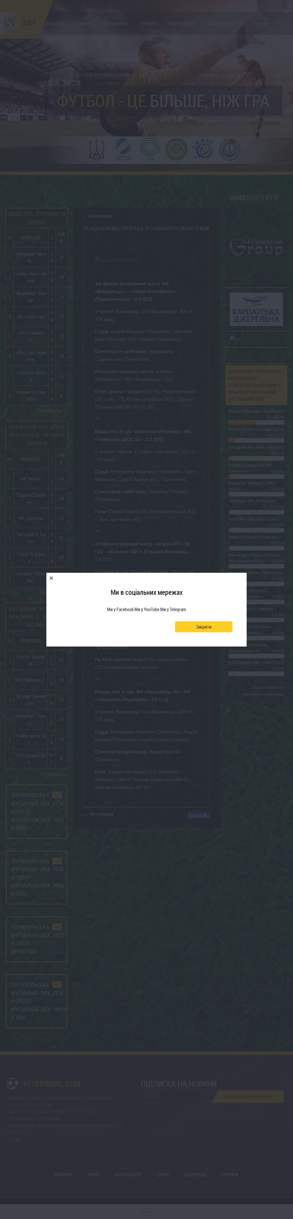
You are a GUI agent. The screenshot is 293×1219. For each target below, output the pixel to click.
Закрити (203, 627)
